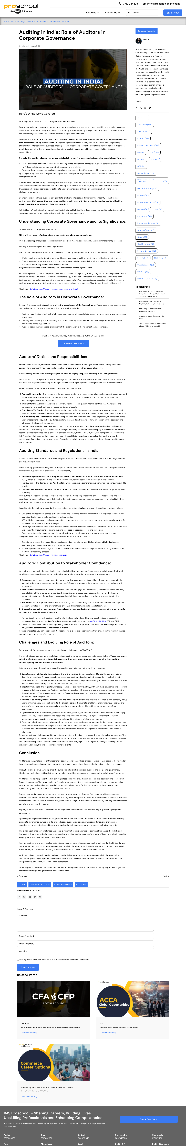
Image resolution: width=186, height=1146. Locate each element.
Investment (144, 216)
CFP (141, 159)
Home (6, 21)
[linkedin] (30, 897)
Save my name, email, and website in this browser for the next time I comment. (54, 959)
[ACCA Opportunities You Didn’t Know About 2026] (132, 981)
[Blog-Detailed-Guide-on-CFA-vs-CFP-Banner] (53, 981)
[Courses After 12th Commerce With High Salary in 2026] (53, 1045)
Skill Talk (143, 258)
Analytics (143, 131)
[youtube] (40, 897)
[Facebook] (136, 108)
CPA (141, 166)
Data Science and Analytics (152, 181)
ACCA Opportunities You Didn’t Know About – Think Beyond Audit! (119, 1027)
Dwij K (23, 884)
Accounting (151, 31)
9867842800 (46, 1138)
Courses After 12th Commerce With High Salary (35, 1091)
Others (142, 237)
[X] (140, 108)
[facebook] (19, 897)
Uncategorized (145, 265)
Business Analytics (148, 145)
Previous (23, 876)
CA (140, 152)
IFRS (104, 621)
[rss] (35, 897)
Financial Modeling (148, 202)
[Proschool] (21, 4)
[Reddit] (145, 108)
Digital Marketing (147, 188)
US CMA (143, 272)
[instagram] (24, 897)
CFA (154, 152)
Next (165, 876)
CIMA (98, 621)
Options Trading (146, 230)
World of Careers (147, 279)
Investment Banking (148, 223)
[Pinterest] (150, 108)
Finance (143, 195)
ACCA (92, 621)
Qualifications (145, 244)
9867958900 (9, 1138)
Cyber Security (146, 173)
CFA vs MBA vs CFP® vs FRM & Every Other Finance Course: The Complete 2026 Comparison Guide (50, 1027)
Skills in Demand (146, 251)
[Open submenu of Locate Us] (118, 12)
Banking (143, 138)
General (143, 209)
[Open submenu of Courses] (97, 12)
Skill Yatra (160, 258)
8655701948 (83, 1138)
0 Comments (81, 884)
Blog (13, 21)
